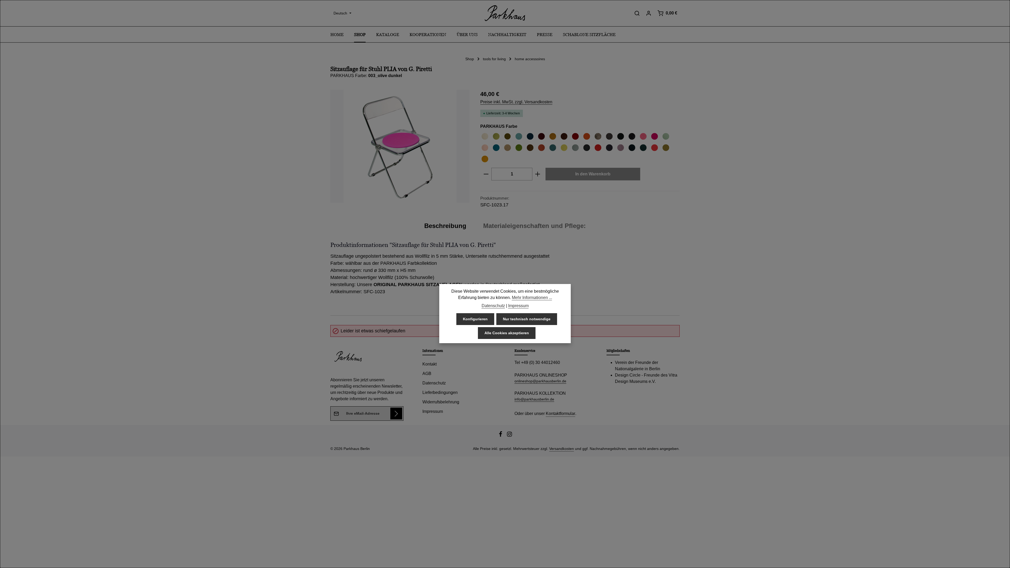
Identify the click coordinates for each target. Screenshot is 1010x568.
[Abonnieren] (396, 413)
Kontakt (429, 364)
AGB (426, 373)
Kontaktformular (560, 413)
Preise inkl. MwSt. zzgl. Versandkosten (516, 102)
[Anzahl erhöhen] (537, 174)
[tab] (445, 226)
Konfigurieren (475, 319)
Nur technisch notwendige (527, 319)
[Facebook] (501, 436)
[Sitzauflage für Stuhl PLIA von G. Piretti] (399, 146)
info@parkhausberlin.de (534, 399)
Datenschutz (434, 383)
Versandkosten (561, 449)
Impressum (432, 411)
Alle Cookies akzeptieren (506, 333)
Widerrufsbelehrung (440, 402)
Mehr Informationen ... (532, 297)
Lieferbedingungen (440, 392)
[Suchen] (637, 13)
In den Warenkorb (592, 174)
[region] (400, 146)
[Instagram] (509, 436)
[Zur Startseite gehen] (505, 13)
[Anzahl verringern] (486, 174)
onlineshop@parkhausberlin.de (540, 381)
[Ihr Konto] (648, 13)
